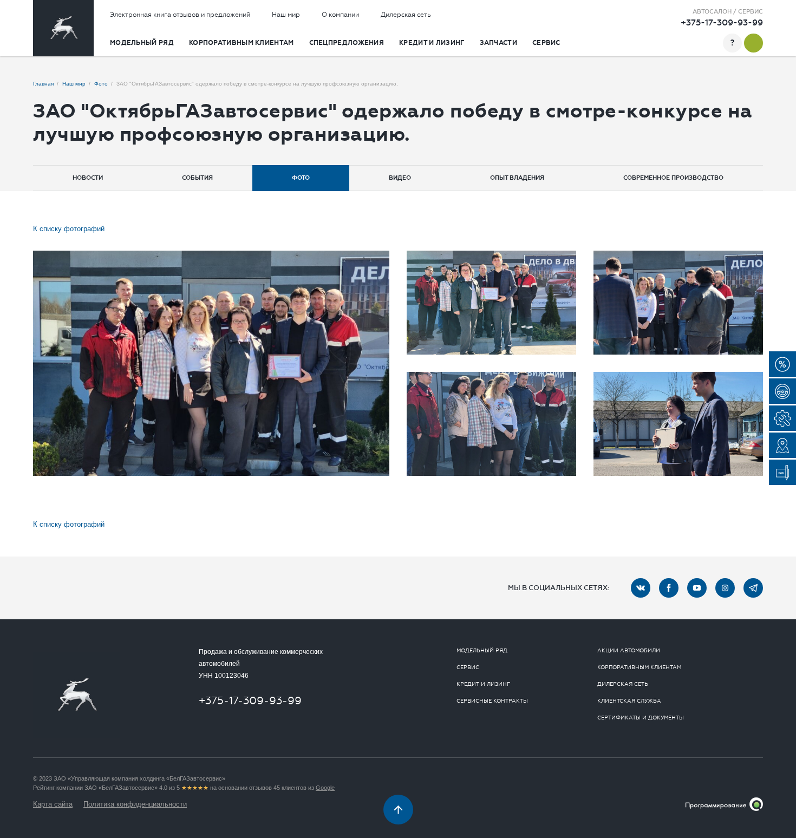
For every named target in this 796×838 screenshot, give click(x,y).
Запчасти (498, 43)
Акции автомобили (628, 650)
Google (325, 787)
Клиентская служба (629, 701)
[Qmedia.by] (724, 804)
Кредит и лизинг (432, 43)
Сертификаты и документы (640, 718)
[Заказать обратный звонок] (753, 43)
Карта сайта (53, 804)
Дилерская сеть (406, 14)
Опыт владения (517, 177)
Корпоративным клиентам (241, 43)
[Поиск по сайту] (711, 43)
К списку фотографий (69, 229)
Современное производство (673, 177)
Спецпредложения (346, 43)
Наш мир (286, 14)
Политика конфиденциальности (135, 804)
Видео (400, 177)
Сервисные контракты (492, 701)
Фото (301, 177)
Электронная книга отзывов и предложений (180, 14)
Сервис (546, 43)
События (197, 177)
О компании (340, 14)
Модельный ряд (142, 43)
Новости (88, 177)
